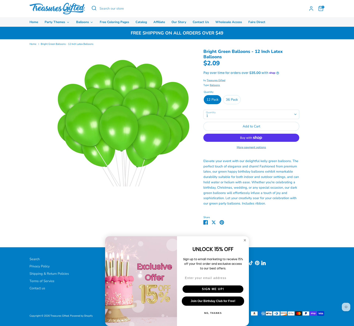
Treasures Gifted (216, 80)
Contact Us (201, 22)
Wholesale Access (228, 22)
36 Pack (232, 99)
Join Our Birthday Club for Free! (213, 301)
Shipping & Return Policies (49, 273)
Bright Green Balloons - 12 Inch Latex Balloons (67, 44)
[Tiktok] (251, 263)
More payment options (251, 147)
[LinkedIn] (263, 263)
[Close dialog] (245, 240)
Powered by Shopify (81, 316)
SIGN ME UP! (213, 289)
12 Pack (212, 99)
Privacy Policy (40, 266)
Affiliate (159, 22)
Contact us (37, 288)
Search (35, 259)
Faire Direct (256, 22)
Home (34, 22)
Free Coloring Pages (114, 22)
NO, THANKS (213, 313)
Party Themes (55, 22)
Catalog (141, 22)
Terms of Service (42, 281)
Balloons (83, 22)
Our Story (178, 22)
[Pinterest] (257, 263)
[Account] (311, 8)
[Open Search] (94, 8)
